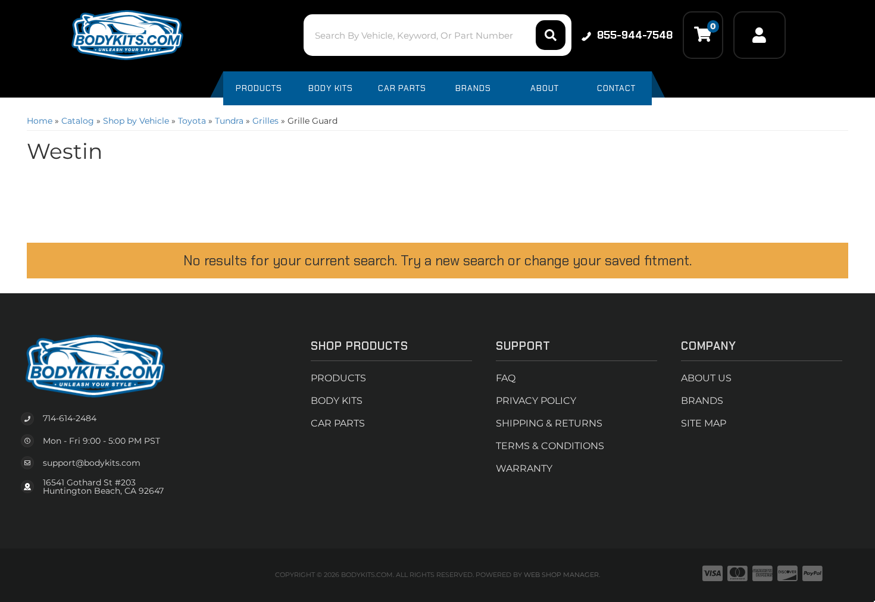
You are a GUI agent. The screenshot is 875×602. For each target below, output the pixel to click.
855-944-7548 (635, 35)
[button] (437, 35)
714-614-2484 (69, 418)
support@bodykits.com (91, 463)
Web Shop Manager (561, 574)
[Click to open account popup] (759, 35)
